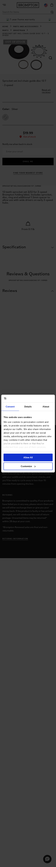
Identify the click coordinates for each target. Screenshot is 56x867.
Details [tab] (28, 406)
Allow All (28, 457)
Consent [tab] (10, 406)
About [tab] (46, 406)
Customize (26, 466)
